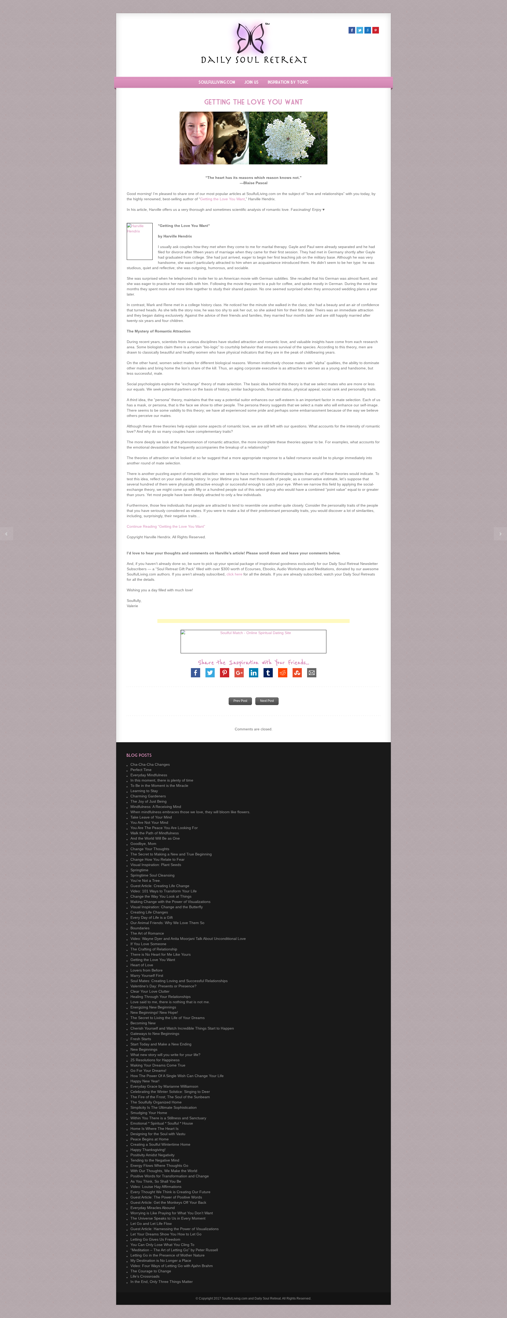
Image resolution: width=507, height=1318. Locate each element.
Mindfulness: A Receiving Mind (155, 807)
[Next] (500, 533)
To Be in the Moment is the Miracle (159, 785)
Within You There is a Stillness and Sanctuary (168, 1118)
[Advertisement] (253, 621)
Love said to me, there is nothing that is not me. (170, 1002)
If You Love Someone (148, 944)
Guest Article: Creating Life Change (159, 886)
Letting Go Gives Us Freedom (155, 1239)
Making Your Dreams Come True (157, 1065)
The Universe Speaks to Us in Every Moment (167, 1218)
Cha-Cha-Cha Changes (150, 764)
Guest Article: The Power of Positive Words (166, 1197)
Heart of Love (141, 965)
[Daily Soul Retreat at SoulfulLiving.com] (254, 62)
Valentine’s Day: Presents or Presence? (163, 986)
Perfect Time (141, 770)
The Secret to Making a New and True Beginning (171, 854)
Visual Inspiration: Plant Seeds (155, 865)
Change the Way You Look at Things (160, 896)
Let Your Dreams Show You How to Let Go (165, 1234)
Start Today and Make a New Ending (160, 1044)
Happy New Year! (144, 1081)
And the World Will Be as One (155, 838)
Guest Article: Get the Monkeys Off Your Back (168, 1202)
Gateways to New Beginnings (154, 1033)
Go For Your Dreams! (148, 1070)
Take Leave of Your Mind (151, 817)
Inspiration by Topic (288, 82)
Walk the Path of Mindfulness (154, 833)
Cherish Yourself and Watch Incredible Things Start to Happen (182, 1028)
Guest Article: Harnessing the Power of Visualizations (174, 1229)
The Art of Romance (147, 933)
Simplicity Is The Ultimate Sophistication (163, 1107)
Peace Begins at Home (149, 1139)
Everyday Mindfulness (148, 775)
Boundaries (139, 928)
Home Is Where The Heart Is (154, 1128)
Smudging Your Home (148, 1113)
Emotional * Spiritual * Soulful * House (161, 1123)
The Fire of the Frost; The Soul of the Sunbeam (170, 1097)
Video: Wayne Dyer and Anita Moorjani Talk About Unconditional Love (188, 938)
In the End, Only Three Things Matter (161, 1281)
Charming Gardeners (148, 796)
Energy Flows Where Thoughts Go (159, 1165)
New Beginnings (143, 1049)
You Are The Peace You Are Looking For (164, 828)
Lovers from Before (146, 970)
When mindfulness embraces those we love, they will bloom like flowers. (190, 812)
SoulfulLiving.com (217, 82)
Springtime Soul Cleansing (152, 875)
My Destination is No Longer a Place (160, 1260)
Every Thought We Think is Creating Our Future (170, 1192)
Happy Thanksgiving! (148, 1150)
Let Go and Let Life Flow (151, 1223)
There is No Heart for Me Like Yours (160, 954)
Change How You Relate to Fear (157, 859)
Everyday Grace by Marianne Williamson (164, 1086)
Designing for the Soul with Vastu (157, 1134)
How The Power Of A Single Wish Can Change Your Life (177, 1076)
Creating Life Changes (149, 912)
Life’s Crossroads (144, 1276)
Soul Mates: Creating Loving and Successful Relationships (179, 981)
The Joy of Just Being (148, 801)
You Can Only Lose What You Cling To (162, 1245)
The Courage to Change (150, 1271)
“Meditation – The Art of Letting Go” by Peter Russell (174, 1250)
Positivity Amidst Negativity (152, 1155)
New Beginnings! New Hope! (154, 1012)
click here (234, 574)
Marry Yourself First (146, 975)
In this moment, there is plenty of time (161, 780)
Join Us (251, 82)
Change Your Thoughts (149, 849)
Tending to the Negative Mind (154, 1160)
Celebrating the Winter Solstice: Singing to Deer (170, 1091)
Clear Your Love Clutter (150, 991)
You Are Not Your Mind (149, 822)
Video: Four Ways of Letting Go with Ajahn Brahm (171, 1266)
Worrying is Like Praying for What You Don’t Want (171, 1213)
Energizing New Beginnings (153, 1007)
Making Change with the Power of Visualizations (170, 902)
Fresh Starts (140, 1039)
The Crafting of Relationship (153, 949)
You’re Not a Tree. (145, 880)
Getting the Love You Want (222, 199)
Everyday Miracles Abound (152, 1208)
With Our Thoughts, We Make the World (163, 1171)
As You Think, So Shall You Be (155, 1181)
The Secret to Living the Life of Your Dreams (167, 1018)
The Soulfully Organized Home (156, 1102)
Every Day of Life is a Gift (151, 917)
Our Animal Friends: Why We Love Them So (167, 923)
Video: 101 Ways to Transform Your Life (163, 891)
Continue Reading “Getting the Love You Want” (166, 526)
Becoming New (143, 1023)
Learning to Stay (144, 791)
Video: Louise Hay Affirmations (155, 1186)
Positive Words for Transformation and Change (169, 1176)
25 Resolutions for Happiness (155, 1060)
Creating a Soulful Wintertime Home (160, 1144)
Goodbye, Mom (143, 843)
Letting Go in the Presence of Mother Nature (167, 1255)
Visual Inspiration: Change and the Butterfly (166, 907)
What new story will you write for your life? (165, 1055)
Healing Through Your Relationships (160, 997)
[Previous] (6, 533)
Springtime (139, 870)
